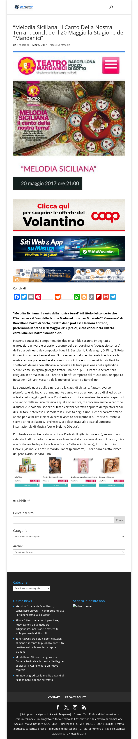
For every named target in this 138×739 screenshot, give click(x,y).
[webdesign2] (69, 261)
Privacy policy (75, 697)
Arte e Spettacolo (60, 45)
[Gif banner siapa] (69, 280)
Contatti (54, 697)
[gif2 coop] (69, 229)
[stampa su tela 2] (69, 485)
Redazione (23, 45)
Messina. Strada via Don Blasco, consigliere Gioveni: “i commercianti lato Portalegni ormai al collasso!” (40, 611)
